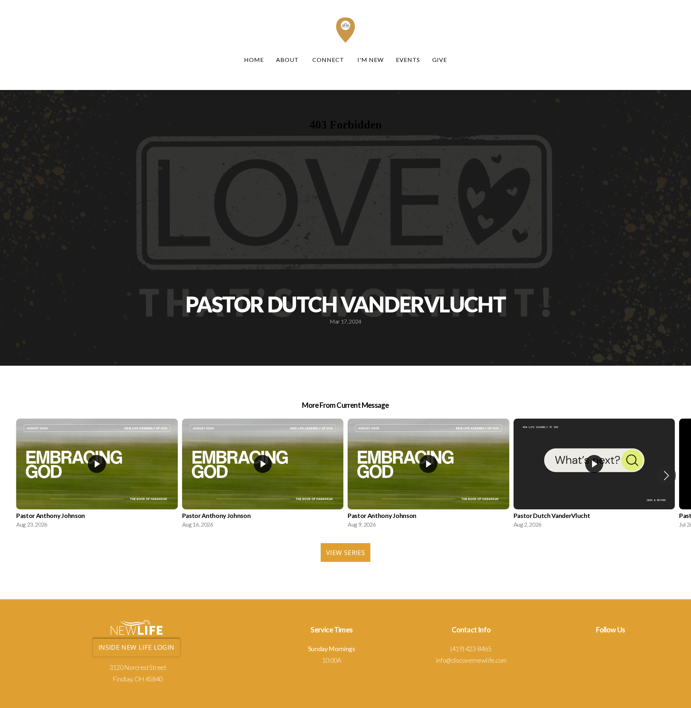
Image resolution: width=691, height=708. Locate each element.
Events (408, 59)
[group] (97, 475)
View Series (345, 552)
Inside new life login (136, 647)
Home (254, 59)
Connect (329, 59)
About (288, 59)
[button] (666, 475)
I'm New (370, 59)
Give (439, 59)
